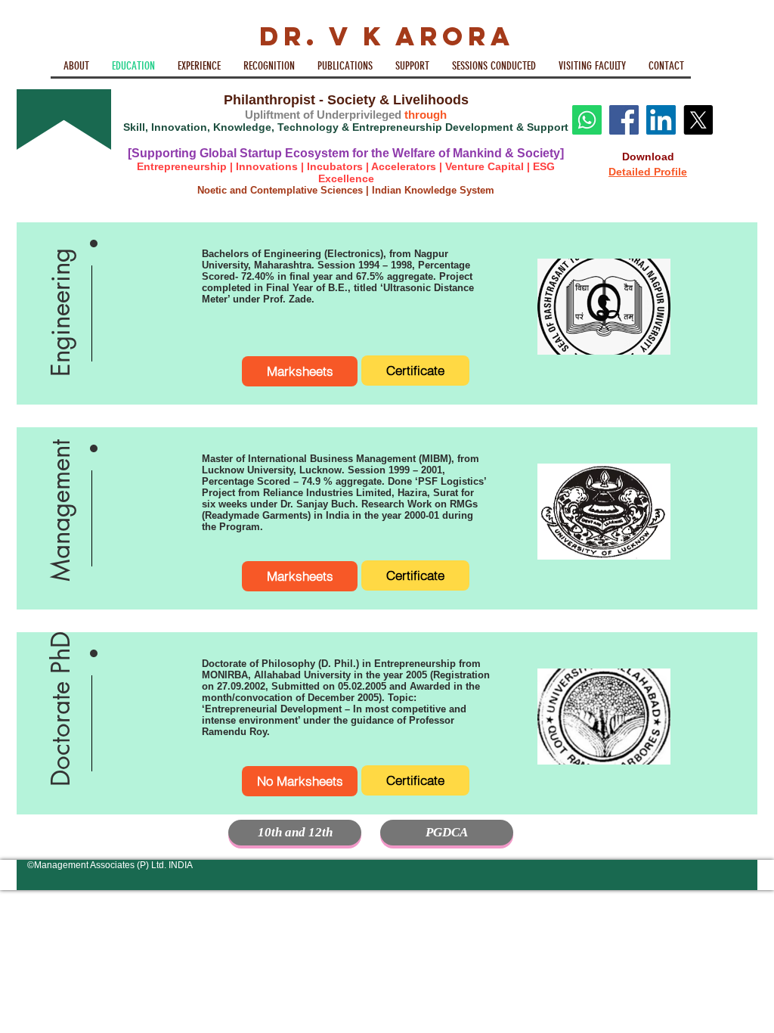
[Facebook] (624, 120)
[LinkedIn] (661, 120)
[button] (61, 305)
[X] (698, 120)
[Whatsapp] (587, 120)
